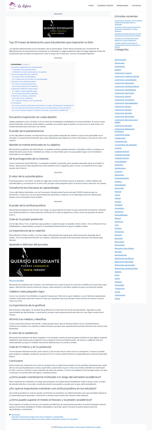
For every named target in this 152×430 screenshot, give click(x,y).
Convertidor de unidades (126, 145)
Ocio (117, 225)
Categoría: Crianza (123, 73)
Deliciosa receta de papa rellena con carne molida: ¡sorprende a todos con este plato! (45, 419)
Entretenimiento (122, 178)
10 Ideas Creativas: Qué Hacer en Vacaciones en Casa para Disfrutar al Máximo (127, 45)
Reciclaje (119, 238)
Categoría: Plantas (123, 110)
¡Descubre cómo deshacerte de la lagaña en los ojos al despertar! (126, 39)
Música (118, 218)
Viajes (117, 298)
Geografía (119, 188)
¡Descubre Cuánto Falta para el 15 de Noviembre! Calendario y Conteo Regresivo (127, 29)
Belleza (118, 69)
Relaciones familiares (124, 258)
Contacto (136, 5)
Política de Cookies (93, 427)
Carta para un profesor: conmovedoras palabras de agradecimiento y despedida (128, 23)
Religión (118, 272)
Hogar (117, 195)
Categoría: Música (123, 106)
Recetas (118, 235)
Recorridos (119, 241)
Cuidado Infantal (122, 155)
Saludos (118, 282)
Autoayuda (16, 415)
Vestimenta (120, 295)
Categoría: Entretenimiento (127, 86)
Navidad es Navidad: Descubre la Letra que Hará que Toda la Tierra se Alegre (128, 35)
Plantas (118, 228)
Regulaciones (121, 255)
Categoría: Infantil (123, 96)
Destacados (122, 5)
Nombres (119, 221)
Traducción (120, 288)
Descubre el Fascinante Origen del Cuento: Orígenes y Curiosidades (37, 417)
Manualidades (121, 215)
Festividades (120, 185)
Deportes (119, 165)
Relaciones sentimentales (126, 268)
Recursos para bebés (124, 248)
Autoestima (120, 66)
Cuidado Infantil (105, 5)
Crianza (118, 148)
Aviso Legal (80, 427)
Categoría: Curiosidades (126, 80)
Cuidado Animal (122, 151)
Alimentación (120, 59)
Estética (118, 181)
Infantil (118, 198)
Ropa (117, 275)
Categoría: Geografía (124, 93)
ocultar (25, 64)
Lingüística (119, 208)
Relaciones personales (125, 265)
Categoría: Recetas (123, 113)
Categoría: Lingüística (124, 100)
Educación (119, 175)
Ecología (118, 171)
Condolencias (121, 141)
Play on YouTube (16, 280)
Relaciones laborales (124, 261)
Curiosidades (120, 161)
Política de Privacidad (65, 427)
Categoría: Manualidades (126, 103)
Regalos (118, 251)
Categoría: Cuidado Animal (127, 76)
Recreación (120, 245)
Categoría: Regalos (123, 125)
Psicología (119, 231)
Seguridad (119, 285)
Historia (118, 191)
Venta (117, 292)
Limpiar (118, 201)
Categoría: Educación (124, 83)
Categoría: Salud (122, 135)
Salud (117, 278)
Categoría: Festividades (125, 90)
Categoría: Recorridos (124, 116)
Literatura (119, 211)
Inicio (91, 5)
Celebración (120, 138)
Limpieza (118, 205)
